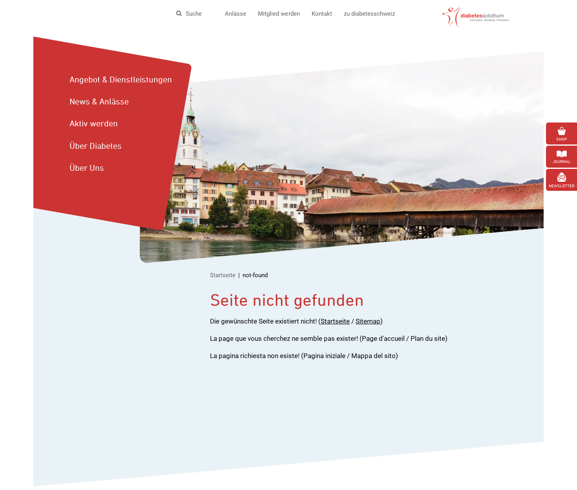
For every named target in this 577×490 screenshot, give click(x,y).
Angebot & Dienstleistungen (120, 79)
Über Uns (86, 167)
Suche (194, 13)
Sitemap (368, 321)
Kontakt (322, 13)
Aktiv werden (93, 123)
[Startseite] (475, 16)
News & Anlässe (99, 101)
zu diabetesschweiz (369, 13)
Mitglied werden (278, 13)
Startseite (223, 275)
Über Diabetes (95, 145)
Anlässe (235, 13)
